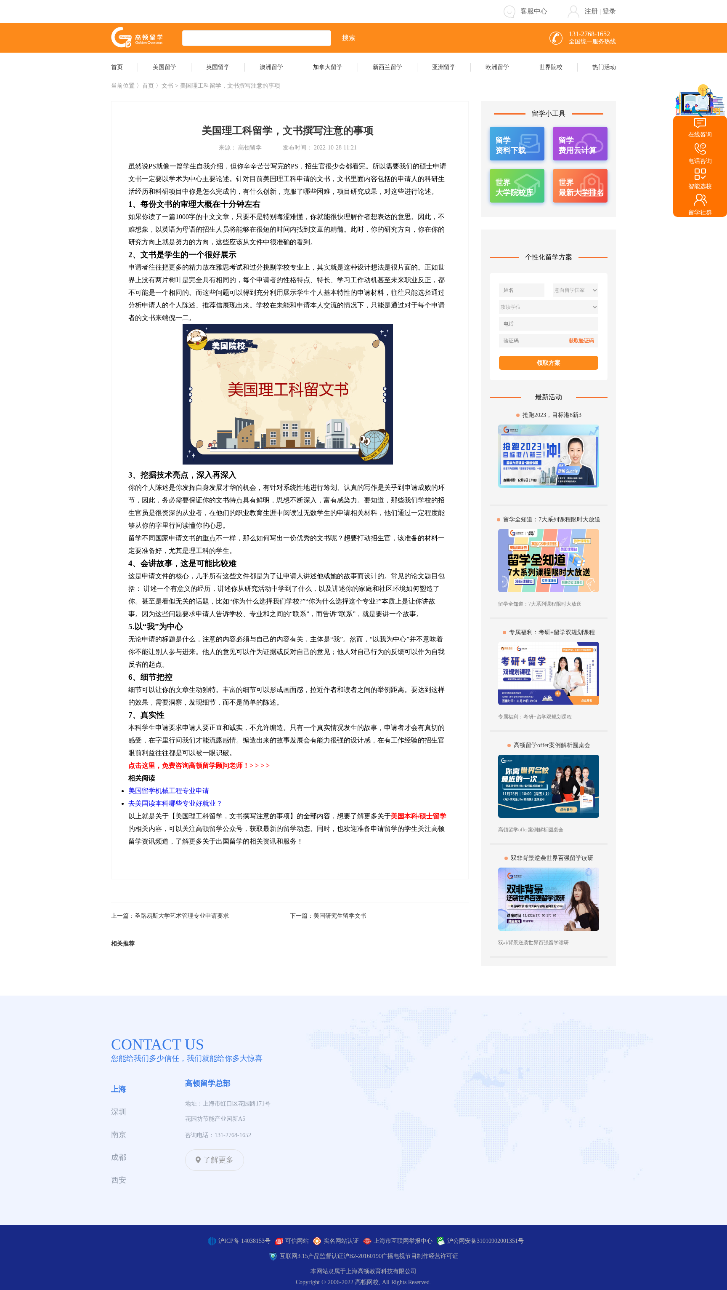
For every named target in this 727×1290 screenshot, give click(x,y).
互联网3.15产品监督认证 (311, 1256)
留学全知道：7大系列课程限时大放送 (551, 519)
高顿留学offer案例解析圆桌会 (552, 745)
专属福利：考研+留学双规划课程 (552, 632)
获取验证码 (581, 341)
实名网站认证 (341, 1241)
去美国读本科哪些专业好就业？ (175, 803)
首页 (148, 86)
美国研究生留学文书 (339, 916)
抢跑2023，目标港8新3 (552, 415)
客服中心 (533, 11)
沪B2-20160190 (362, 1256)
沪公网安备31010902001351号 (485, 1241)
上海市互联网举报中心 (403, 1241)
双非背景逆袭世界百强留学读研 (552, 858)
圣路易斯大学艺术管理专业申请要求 (182, 916)
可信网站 (297, 1241)
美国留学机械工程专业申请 (168, 790)
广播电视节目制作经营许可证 (420, 1256)
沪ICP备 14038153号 (244, 1241)
